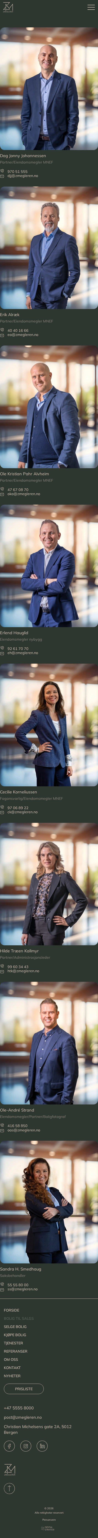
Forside (11, 1310)
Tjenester (13, 1343)
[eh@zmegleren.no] (2, 653)
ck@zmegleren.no (23, 812)
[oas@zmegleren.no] (2, 1130)
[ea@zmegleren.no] (2, 335)
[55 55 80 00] (2, 1284)
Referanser (15, 1351)
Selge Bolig (15, 1326)
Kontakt (12, 1367)
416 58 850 (18, 1125)
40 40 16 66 (18, 330)
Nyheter (12, 1376)
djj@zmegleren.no (23, 175)
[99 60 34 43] (2, 966)
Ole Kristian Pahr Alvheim (24, 473)
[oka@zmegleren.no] (2, 494)
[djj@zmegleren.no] (2, 176)
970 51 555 (18, 171)
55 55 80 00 (18, 1285)
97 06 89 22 (18, 807)
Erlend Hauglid (14, 632)
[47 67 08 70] (2, 489)
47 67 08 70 (18, 489)
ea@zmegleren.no (23, 334)
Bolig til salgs (19, 1318)
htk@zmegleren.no (23, 971)
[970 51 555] (2, 171)
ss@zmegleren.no (23, 1289)
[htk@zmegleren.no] (2, 971)
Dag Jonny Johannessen (23, 155)
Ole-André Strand (17, 1110)
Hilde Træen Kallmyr (19, 950)
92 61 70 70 (18, 648)
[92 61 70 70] (2, 648)
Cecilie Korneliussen (18, 792)
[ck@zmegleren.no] (2, 812)
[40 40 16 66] (2, 329)
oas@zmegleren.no (24, 1130)
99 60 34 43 (18, 966)
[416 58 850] (2, 1125)
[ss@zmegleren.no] (2, 1290)
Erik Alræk (9, 314)
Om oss (11, 1359)
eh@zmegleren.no (23, 652)
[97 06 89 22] (2, 807)
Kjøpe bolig (15, 1335)
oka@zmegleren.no (24, 493)
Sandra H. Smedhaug (20, 1269)
